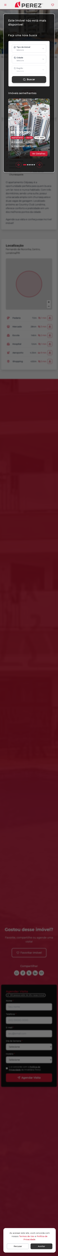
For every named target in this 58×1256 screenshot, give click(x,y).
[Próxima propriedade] (39, 165)
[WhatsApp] (12, 153)
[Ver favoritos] (53, 5)
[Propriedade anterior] (18, 165)
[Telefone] (18, 153)
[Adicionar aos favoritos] (24, 153)
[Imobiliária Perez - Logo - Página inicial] (29, 4)
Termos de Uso (26, 1236)
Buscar (31, 79)
